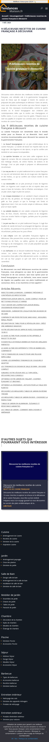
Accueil (5, 16)
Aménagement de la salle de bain (15, 580)
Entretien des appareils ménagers (15, 701)
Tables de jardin (9, 605)
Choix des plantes (9, 562)
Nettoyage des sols (10, 698)
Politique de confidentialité (28, 739)
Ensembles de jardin (10, 599)
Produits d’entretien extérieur (13, 716)
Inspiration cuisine (9, 544)
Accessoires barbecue (11, 680)
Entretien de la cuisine (11, 542)
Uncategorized (16, 16)
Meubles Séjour (8, 662)
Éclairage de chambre (11, 629)
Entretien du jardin (9, 565)
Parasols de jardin (9, 607)
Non (16, 739)
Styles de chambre (9, 623)
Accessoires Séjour (10, 665)
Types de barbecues (10, 677)
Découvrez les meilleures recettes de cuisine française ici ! (22, 486)
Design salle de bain (10, 578)
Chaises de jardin (9, 602)
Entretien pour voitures (11, 719)
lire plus (7, 506)
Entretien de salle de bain (12, 586)
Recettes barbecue (10, 683)
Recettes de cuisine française (16, 489)
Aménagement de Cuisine (12, 536)
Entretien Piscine (9, 641)
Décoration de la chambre (12, 620)
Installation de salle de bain (13, 583)
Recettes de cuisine (10, 539)
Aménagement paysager (12, 559)
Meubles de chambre (10, 626)
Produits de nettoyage (11, 704)
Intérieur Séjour (8, 656)
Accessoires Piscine (10, 644)
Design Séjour (8, 659)
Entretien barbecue (10, 686)
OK (12, 739)
